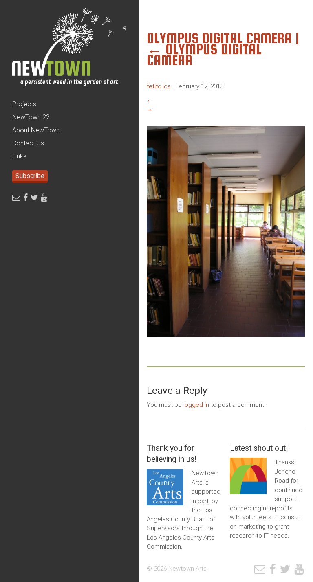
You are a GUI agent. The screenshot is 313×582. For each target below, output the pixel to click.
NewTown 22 (31, 117)
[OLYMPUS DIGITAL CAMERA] (226, 343)
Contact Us (28, 143)
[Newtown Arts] (69, 49)
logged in (196, 404)
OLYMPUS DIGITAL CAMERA (204, 54)
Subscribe (29, 176)
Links (19, 156)
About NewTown (36, 130)
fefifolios (159, 86)
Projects (24, 104)
